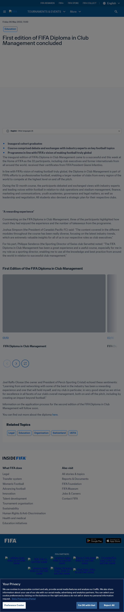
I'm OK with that (86, 605)
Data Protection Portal (24, 598)
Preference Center (14, 605)
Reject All (109, 605)
